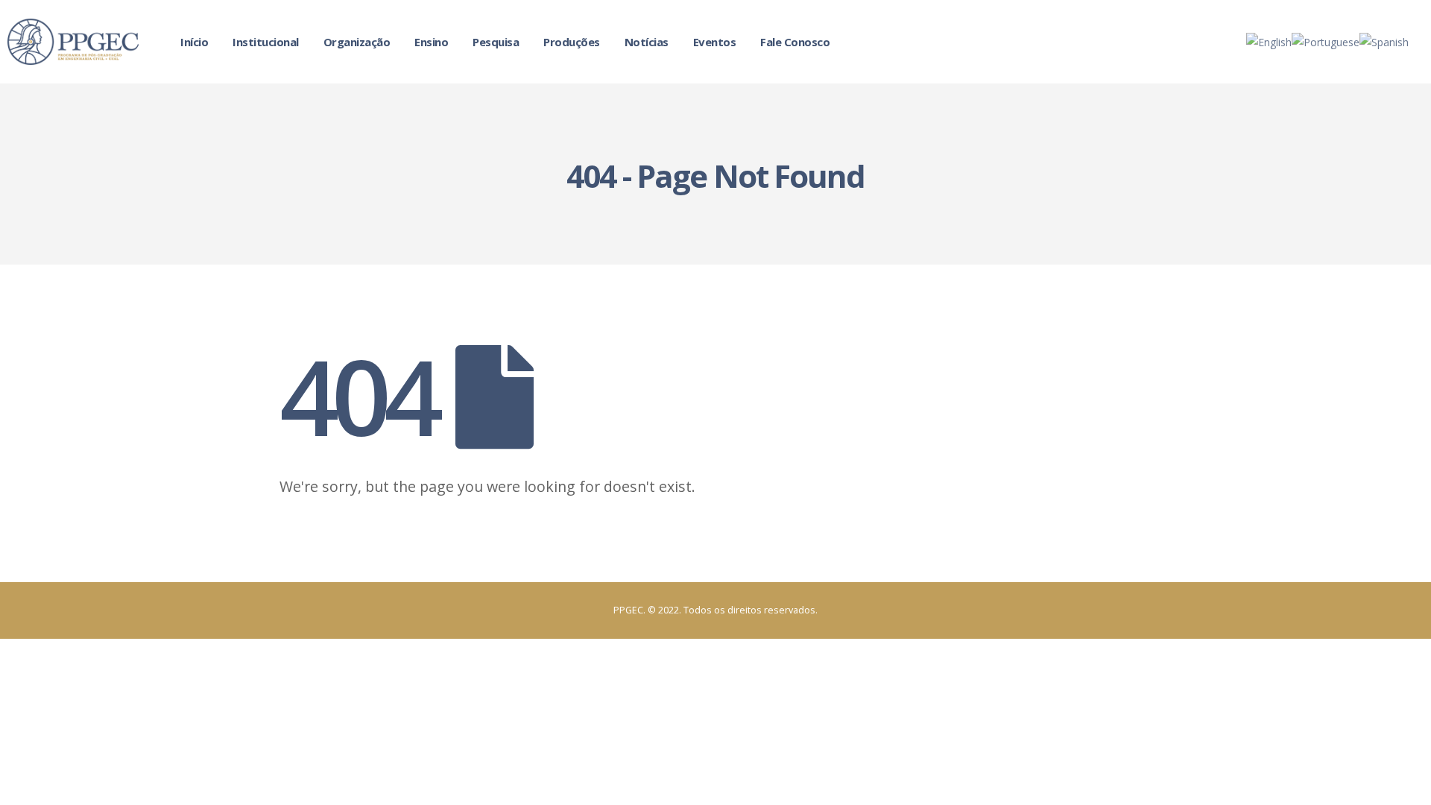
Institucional (266, 41)
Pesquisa (496, 41)
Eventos (714, 41)
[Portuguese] (1325, 41)
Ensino (431, 41)
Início (194, 41)
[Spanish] (1384, 41)
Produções (571, 41)
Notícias (647, 41)
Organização (357, 41)
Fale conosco (795, 41)
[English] (1269, 41)
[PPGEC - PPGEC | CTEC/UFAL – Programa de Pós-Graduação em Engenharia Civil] (73, 42)
